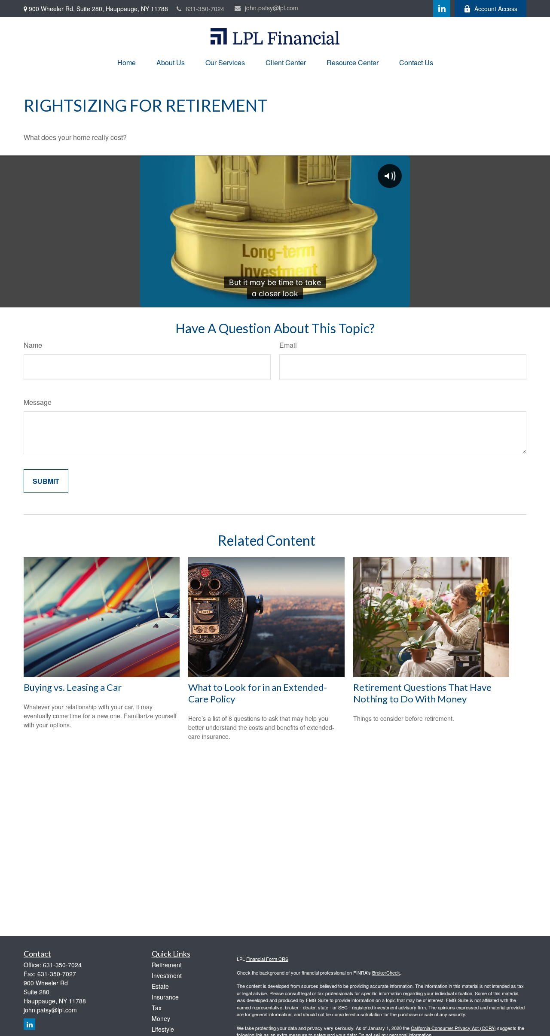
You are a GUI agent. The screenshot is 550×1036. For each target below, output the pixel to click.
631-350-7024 (205, 8)
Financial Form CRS (267, 958)
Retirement (167, 964)
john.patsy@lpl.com (271, 7)
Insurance (165, 997)
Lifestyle (163, 1029)
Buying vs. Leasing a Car (73, 687)
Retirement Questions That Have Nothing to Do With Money (422, 693)
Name (33, 345)
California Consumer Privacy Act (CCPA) (453, 1027)
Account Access (495, 8)
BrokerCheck (386, 972)
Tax (157, 1007)
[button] (126, 62)
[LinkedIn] (441, 8)
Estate (160, 986)
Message (38, 402)
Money (161, 1018)
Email (288, 345)
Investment (167, 975)
